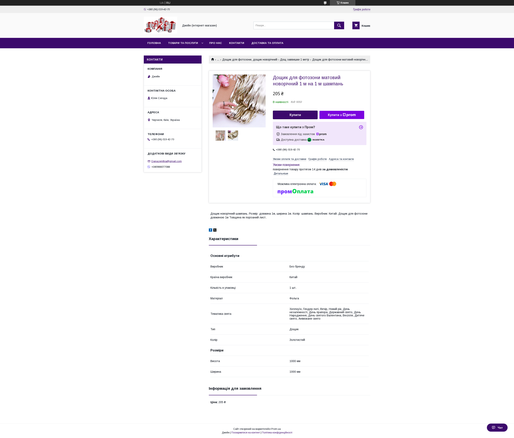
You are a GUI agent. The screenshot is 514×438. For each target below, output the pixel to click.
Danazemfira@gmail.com (166, 161)
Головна (154, 42)
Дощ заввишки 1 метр (294, 59)
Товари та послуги (183, 42)
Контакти (236, 42)
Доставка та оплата (267, 42)
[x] (214, 230)
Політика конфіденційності (277, 432)
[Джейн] (160, 32)
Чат (500, 427)
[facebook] (210, 230)
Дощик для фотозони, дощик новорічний (249, 59)
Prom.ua (276, 429)
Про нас (215, 42)
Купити (295, 115)
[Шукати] (339, 25)
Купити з (335, 115)
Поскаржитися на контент (245, 432)
